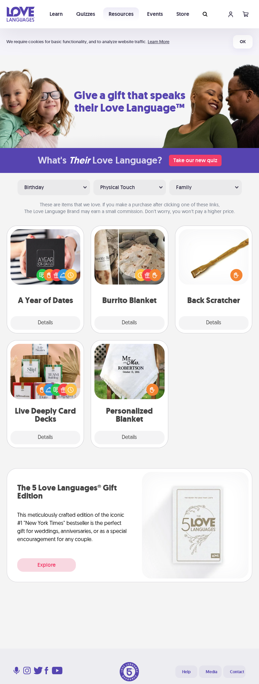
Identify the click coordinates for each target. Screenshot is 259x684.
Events (155, 14)
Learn (56, 14)
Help (186, 672)
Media (211, 672)
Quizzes (85, 14)
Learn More (158, 41)
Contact (237, 672)
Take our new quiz (195, 160)
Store (182, 14)
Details (45, 323)
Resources (121, 14)
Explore (46, 564)
